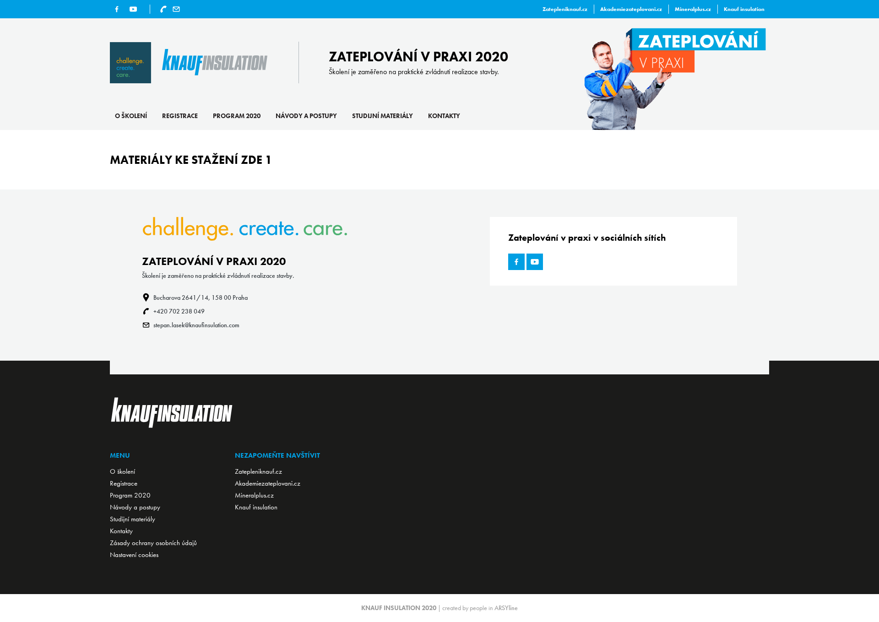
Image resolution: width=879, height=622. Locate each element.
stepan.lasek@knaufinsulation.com (196, 325)
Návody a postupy (306, 116)
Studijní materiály (382, 116)
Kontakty (444, 116)
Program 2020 (236, 116)
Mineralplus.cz (693, 9)
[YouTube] (133, 9)
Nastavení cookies (134, 554)
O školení (131, 116)
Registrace (180, 116)
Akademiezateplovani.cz (631, 9)
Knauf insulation (744, 9)
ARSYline (506, 608)
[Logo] (188, 62)
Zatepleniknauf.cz (565, 9)
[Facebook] (117, 9)
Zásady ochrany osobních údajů (153, 542)
